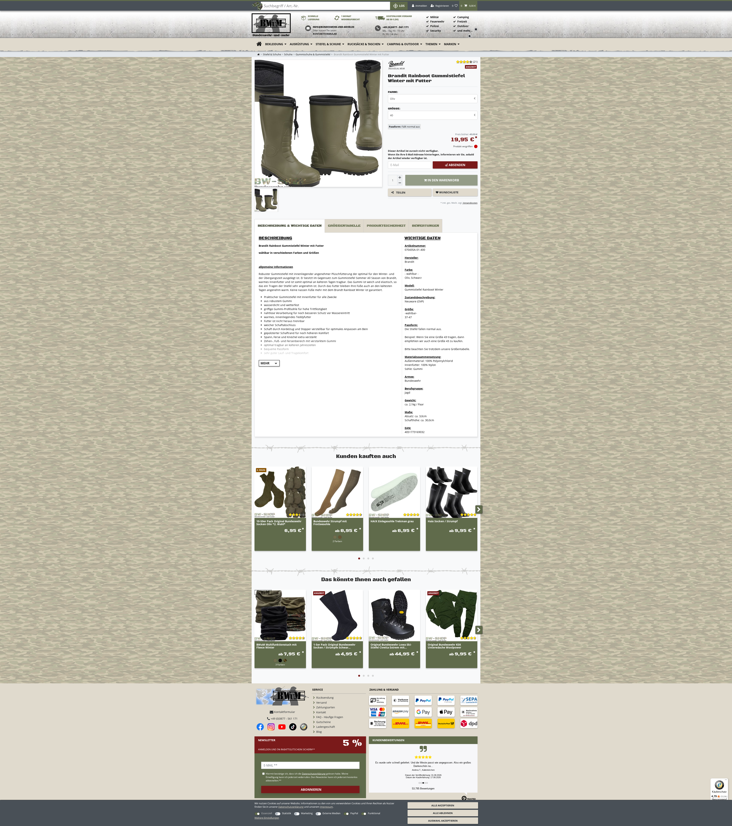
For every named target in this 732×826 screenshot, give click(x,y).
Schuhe (288, 54)
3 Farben (280, 664)
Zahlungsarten (325, 707)
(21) (475, 61)
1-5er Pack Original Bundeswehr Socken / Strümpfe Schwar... (334, 646)
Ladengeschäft (325, 727)
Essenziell (266, 813)
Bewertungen (425, 226)
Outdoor (463, 26)
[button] (468, 6)
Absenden (456, 165)
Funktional (374, 813)
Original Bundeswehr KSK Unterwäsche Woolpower (444, 646)
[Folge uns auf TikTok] (292, 726)
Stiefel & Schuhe (328, 44)
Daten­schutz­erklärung (290, 806)
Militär (434, 17)
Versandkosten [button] (470, 202)
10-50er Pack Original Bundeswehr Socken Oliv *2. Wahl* (278, 523)
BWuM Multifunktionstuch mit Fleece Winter (276, 646)
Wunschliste (448, 192)
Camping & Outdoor (403, 44)
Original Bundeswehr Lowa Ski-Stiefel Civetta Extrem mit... (391, 646)
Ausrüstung (299, 44)
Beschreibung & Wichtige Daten (290, 226)
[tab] (289, 226)
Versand (321, 702)
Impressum (326, 806)
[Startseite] (271, 25)
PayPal (354, 813)
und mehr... (465, 30)
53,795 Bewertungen (423, 788)
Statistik (286, 813)
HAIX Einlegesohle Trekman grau (392, 521)
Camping (463, 17)
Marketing (307, 813)
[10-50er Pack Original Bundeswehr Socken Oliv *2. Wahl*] (280, 492)
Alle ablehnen (443, 813)
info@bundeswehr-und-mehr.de (333, 27)
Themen (431, 44)
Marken (450, 44)
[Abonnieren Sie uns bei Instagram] (271, 726)
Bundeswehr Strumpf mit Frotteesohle (330, 523)
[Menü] (726, 780)
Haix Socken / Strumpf (443, 521)
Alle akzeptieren (442, 805)
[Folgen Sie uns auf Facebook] (260, 726)
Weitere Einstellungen (266, 818)
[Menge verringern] (399, 183)
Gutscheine (323, 722)
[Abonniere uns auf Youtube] (282, 726)
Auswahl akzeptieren (443, 820)
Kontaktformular (325, 33)
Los (402, 6)
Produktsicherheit (386, 226)
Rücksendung (325, 697)
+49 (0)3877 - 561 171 (284, 718)
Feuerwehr (437, 21)
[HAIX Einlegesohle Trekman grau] (394, 492)
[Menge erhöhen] (399, 177)
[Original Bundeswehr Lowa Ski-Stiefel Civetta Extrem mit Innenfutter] (394, 615)
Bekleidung (274, 44)
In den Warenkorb (443, 180)
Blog (319, 732)
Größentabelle (344, 226)
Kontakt (321, 712)
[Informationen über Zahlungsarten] (377, 700)
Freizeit (462, 21)
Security (435, 30)
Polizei (434, 26)
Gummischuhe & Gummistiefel (313, 54)
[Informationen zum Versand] (400, 723)
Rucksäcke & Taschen (364, 44)
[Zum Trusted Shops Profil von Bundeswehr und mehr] (303, 726)
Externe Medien (331, 813)
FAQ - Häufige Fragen (329, 717)
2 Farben (337, 541)
